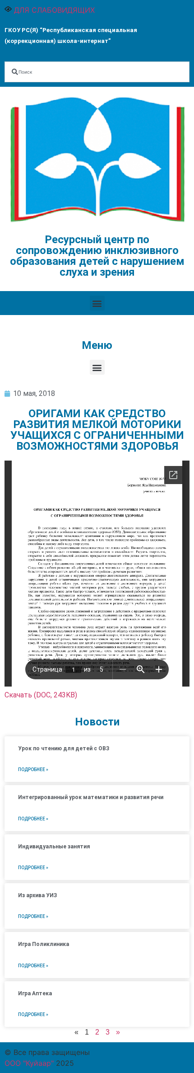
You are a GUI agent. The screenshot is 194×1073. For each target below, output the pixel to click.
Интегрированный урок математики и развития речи (90, 797)
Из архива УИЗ (37, 895)
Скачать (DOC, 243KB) (41, 695)
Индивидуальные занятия (54, 846)
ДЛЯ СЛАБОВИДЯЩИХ (53, 9)
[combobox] (97, 71)
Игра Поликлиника (43, 944)
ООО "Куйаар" (29, 1063)
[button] (97, 303)
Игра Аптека (35, 993)
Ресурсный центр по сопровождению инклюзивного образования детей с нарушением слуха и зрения (97, 255)
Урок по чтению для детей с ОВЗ (63, 748)
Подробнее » (33, 769)
